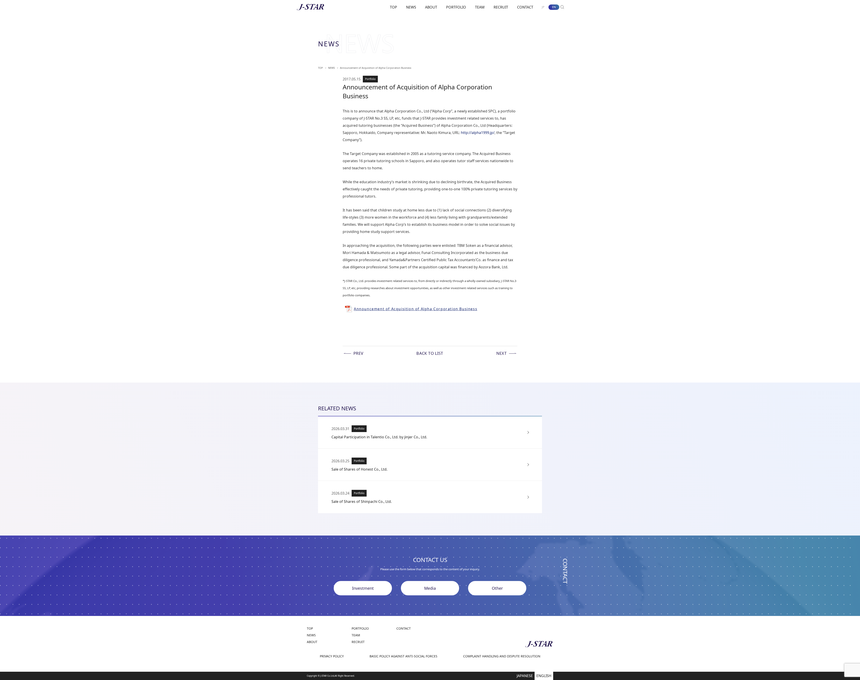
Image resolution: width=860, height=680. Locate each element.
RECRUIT (501, 7)
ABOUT (431, 7)
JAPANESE (525, 675)
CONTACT (525, 7)
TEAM (480, 7)
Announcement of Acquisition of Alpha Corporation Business (375, 67)
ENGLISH (543, 675)
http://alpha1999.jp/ (477, 132)
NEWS (411, 7)
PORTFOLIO (456, 7)
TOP (393, 7)
